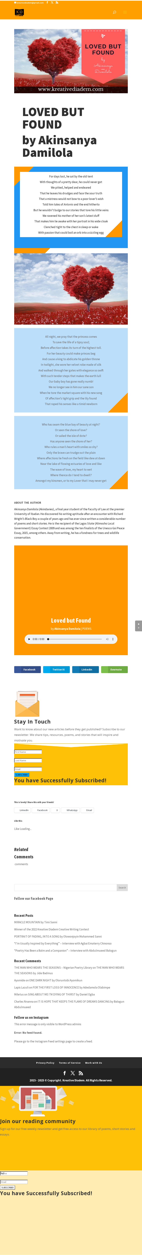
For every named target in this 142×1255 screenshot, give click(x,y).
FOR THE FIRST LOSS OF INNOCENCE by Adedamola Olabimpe (71, 987)
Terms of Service (70, 1062)
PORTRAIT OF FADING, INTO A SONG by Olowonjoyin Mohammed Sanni (58, 936)
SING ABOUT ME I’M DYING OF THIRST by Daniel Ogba (61, 994)
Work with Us (93, 1062)
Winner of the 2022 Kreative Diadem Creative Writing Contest (51, 929)
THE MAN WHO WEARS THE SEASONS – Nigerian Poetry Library (53, 968)
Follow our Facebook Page (33, 898)
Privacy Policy (45, 1062)
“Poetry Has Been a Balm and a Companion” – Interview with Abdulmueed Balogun (65, 950)
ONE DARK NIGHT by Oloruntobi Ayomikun (55, 980)
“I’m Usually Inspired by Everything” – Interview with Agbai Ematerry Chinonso (63, 943)
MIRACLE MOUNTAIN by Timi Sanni (35, 922)
